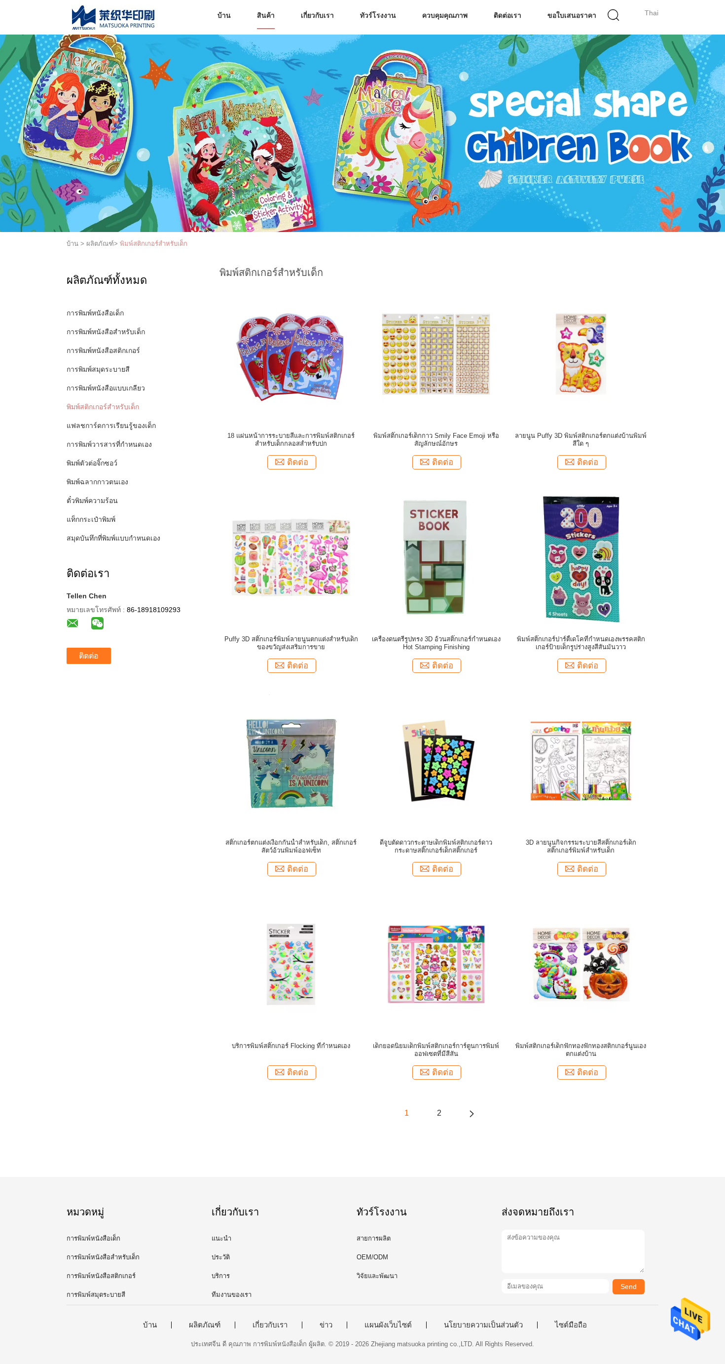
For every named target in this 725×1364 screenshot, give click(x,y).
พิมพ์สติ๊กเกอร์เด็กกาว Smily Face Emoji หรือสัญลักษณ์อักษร (436, 439)
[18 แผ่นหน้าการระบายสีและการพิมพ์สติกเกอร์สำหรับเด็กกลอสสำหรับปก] (291, 353)
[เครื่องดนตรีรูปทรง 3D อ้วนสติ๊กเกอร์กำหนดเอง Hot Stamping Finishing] (436, 557)
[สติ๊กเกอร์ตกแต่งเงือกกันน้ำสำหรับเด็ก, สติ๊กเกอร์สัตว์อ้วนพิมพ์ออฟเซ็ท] (291, 760)
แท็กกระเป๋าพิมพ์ (91, 519)
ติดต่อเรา (507, 15)
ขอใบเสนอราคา (571, 15)
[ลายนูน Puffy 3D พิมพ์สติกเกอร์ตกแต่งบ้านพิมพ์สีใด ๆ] (581, 353)
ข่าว (326, 1325)
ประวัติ (221, 1257)
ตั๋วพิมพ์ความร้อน (92, 501)
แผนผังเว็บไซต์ (388, 1325)
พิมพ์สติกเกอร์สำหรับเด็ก (153, 243)
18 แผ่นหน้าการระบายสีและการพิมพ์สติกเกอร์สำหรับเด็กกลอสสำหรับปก (291, 439)
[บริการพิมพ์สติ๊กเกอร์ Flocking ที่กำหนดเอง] (291, 964)
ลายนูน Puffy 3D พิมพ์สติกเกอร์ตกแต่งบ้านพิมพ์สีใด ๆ (581, 439)
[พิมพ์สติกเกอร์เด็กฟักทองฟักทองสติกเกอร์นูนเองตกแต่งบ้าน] (581, 964)
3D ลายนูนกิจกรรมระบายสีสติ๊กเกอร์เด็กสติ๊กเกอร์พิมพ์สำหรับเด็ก (581, 846)
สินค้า (266, 15)
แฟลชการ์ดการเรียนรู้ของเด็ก (111, 425)
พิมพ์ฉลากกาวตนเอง (97, 482)
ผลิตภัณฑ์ (204, 1325)
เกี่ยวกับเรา (317, 15)
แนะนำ (221, 1238)
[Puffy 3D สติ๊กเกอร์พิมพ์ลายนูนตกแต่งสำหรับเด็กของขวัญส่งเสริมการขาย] (291, 557)
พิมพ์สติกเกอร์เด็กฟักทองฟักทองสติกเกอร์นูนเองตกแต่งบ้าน (580, 1049)
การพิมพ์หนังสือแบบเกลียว (106, 388)
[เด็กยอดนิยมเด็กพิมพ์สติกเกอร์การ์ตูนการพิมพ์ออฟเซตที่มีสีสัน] (436, 964)
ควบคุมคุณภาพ (445, 15)
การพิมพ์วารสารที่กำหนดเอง (109, 444)
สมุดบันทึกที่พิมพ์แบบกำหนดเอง (113, 538)
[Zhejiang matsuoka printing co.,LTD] (115, 17)
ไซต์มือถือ (571, 1325)
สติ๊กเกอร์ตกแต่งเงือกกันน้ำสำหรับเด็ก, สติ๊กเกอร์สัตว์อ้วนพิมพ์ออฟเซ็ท (291, 846)
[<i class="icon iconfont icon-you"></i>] (471, 1113)
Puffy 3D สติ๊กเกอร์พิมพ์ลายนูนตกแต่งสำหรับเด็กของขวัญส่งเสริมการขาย (291, 643)
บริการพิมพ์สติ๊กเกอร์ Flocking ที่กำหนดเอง (291, 1046)
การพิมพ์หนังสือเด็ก (95, 313)
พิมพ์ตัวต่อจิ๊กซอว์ (92, 463)
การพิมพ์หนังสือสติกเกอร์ (103, 350)
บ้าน (224, 15)
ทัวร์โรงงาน (378, 15)
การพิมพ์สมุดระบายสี (98, 369)
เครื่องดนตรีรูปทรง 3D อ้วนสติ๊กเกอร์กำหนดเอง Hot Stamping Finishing (436, 643)
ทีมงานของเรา (232, 1294)
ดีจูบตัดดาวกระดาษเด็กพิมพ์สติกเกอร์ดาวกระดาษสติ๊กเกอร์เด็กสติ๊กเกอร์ (436, 846)
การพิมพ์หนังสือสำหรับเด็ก (106, 332)
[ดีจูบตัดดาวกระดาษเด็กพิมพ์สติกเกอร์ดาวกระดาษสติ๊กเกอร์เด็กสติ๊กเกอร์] (436, 760)
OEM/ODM (372, 1257)
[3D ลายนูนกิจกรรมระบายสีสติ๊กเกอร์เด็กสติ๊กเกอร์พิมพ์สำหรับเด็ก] (581, 760)
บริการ (221, 1276)
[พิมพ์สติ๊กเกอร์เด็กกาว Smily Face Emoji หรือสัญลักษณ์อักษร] (436, 353)
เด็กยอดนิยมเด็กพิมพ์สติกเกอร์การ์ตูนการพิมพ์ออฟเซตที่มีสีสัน (436, 1049)
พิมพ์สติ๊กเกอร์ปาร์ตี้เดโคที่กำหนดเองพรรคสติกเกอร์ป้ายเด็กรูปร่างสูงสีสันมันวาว (581, 643)
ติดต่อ (89, 656)
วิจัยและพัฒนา (377, 1276)
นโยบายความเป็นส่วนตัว (483, 1325)
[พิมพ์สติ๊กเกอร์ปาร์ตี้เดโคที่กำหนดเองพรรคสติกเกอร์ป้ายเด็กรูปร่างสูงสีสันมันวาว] (581, 557)
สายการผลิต (374, 1238)
